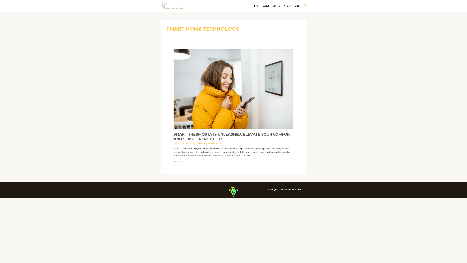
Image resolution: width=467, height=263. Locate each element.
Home (257, 6)
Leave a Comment (182, 143)
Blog (297, 6)
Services (276, 6)
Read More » (179, 161)
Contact (287, 6)
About (266, 6)
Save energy (202, 143)
